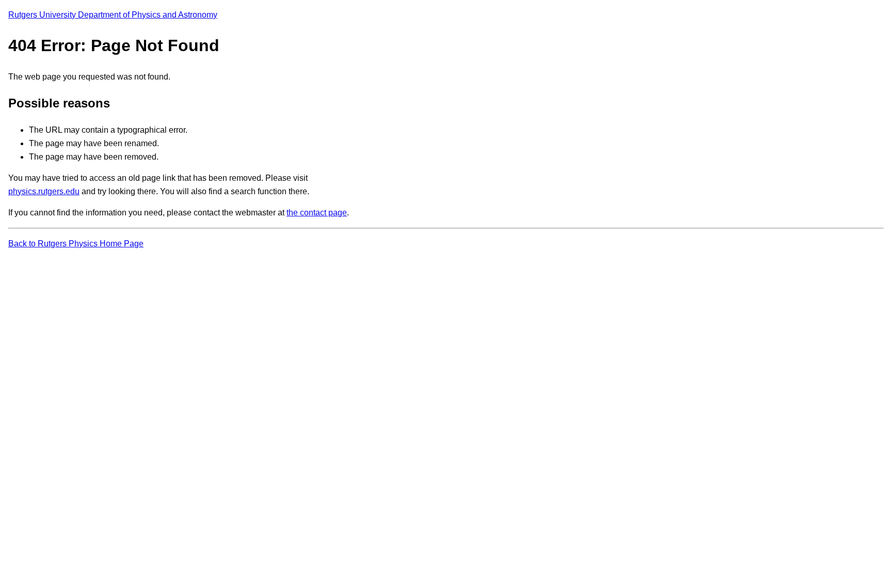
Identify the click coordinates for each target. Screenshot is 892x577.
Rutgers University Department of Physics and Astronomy (112, 14)
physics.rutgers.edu (43, 191)
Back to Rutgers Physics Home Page (76, 243)
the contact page (316, 212)
